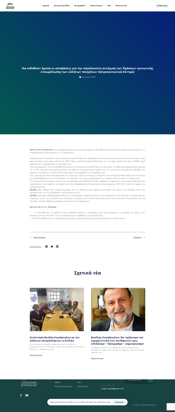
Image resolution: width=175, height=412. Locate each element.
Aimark (152, 405)
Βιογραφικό (79, 6)
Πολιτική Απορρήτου (63, 386)
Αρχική (46, 6)
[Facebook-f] (21, 395)
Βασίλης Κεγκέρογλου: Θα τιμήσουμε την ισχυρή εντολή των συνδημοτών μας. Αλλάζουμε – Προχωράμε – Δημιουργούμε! (118, 340)
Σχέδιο (57, 382)
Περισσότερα (36, 355)
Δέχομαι (119, 402)
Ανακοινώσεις (96, 6)
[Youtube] (26, 395)
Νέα (109, 6)
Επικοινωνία (121, 6)
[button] (46, 246)
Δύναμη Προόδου (62, 6)
